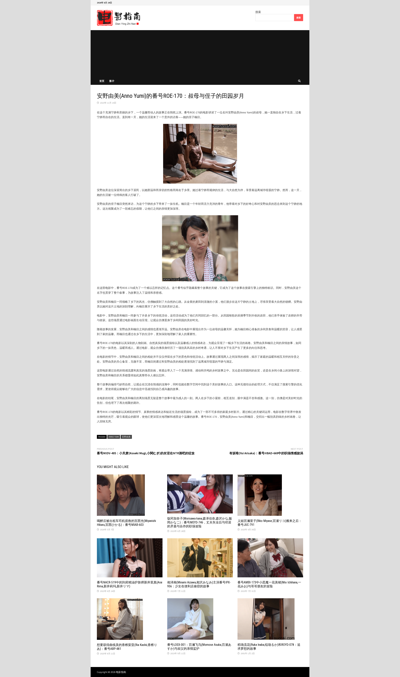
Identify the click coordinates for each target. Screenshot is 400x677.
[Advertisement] (200, 53)
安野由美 (126, 436)
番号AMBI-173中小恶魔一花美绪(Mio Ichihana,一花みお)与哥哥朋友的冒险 (269, 584)
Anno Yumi (114, 436)
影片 (111, 80)
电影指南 (121, 672)
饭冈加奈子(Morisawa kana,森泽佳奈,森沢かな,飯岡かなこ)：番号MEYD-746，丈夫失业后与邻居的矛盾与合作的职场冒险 (199, 522)
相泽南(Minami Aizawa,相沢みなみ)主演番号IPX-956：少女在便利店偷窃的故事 (199, 584)
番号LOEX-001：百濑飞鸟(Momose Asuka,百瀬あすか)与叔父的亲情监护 (199, 646)
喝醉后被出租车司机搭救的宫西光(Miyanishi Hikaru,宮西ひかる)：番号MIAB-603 (126, 523)
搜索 (258, 12)
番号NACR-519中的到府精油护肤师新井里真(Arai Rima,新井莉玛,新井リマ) (129, 584)
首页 (101, 80)
